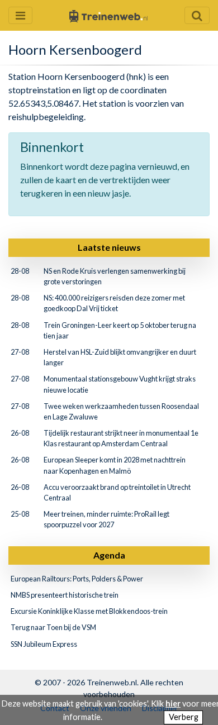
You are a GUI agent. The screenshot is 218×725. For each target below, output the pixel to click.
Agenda (109, 555)
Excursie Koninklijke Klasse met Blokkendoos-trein (89, 611)
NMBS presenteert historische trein (65, 594)
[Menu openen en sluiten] (20, 15)
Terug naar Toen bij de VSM (53, 627)
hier (173, 703)
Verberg (183, 717)
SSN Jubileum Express (44, 644)
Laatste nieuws (109, 247)
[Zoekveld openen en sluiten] (197, 15)
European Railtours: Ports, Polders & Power (77, 578)
